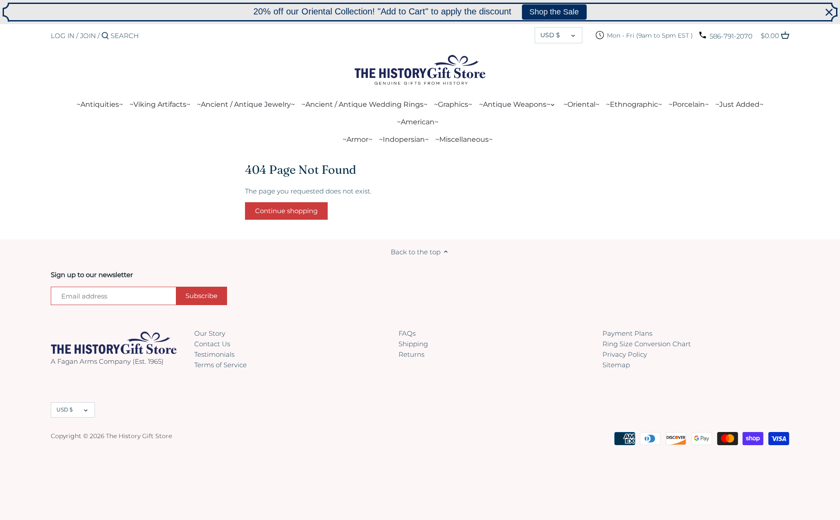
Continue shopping (286, 211)
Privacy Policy (624, 354)
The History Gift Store (139, 435)
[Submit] (105, 36)
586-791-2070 (731, 36)
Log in (62, 36)
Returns (411, 354)
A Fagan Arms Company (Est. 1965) (107, 361)
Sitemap (616, 365)
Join (88, 36)
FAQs (407, 333)
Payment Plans (627, 333)
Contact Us (212, 344)
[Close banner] (829, 12)
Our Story (209, 333)
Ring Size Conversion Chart (646, 344)
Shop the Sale (554, 11)
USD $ (550, 35)
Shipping (413, 344)
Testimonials (214, 354)
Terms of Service (220, 365)
